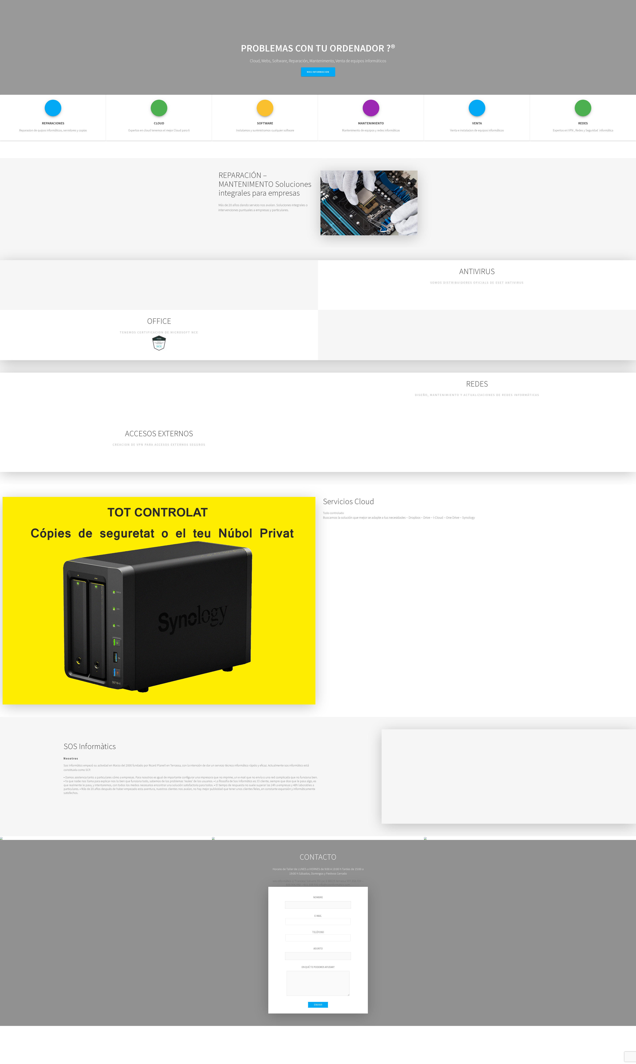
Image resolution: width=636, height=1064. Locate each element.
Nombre (318, 897)
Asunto (318, 948)
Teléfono (318, 932)
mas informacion (318, 71)
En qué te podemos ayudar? (318, 967)
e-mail (318, 915)
